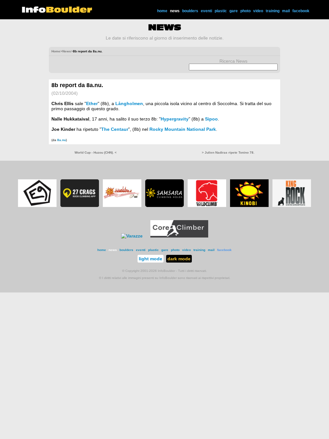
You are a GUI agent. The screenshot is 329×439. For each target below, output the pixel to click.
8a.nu (61, 140)
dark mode (179, 258)
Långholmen (129, 103)
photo (245, 11)
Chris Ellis (62, 103)
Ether (92, 103)
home (162, 11)
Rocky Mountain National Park (182, 129)
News (66, 51)
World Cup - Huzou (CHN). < (96, 152)
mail (286, 11)
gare (233, 11)
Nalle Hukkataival (70, 118)
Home (55, 51)
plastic (221, 11)
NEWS (164, 27)
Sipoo (211, 118)
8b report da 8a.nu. (77, 85)
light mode (150, 258)
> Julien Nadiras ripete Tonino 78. (228, 152)
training (273, 11)
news (175, 11)
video (258, 11)
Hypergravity (175, 118)
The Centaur (114, 129)
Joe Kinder (63, 129)
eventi (206, 11)
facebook (300, 11)
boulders (190, 11)
